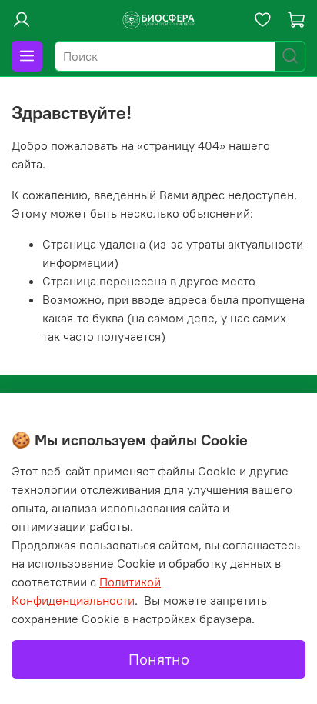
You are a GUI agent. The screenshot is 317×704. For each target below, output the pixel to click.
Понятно (158, 659)
